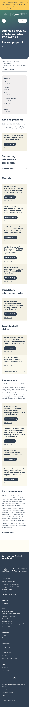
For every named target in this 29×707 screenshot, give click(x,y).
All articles (5, 667)
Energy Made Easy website (9, 594)
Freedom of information (8, 697)
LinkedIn (14, 678)
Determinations (8, 63)
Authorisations (6, 619)
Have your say (6, 647)
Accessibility (5, 690)
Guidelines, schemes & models (11, 613)
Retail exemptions (7, 621)
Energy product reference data (10, 587)
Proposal (6, 87)
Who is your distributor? (8, 582)
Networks (4, 606)
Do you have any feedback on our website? (13, 557)
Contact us (5, 638)
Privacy (3, 695)
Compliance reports (7, 611)
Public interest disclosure (8, 700)
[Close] (27, 2)
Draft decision (8, 93)
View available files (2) (10, 371)
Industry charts (6, 626)
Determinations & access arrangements (13, 624)
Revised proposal (11, 98)
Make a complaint (7, 589)
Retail (3, 608)
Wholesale (5, 603)
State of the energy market (9, 658)
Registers (16, 61)
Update (6, 109)
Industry (9, 61)
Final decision (8, 104)
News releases (6, 670)
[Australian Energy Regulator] (14, 14)
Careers (4, 635)
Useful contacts (6, 592)
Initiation (6, 82)
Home (3, 61)
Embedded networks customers (11, 584)
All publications (6, 656)
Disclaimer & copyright (7, 692)
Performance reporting (8, 616)
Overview (7, 78)
